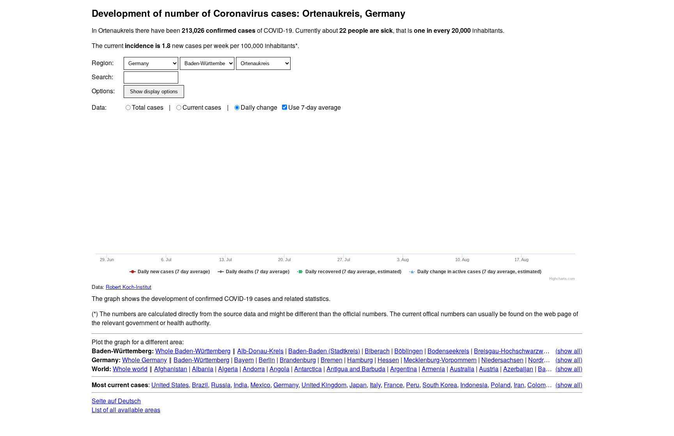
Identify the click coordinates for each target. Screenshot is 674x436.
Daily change (259, 107)
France (393, 384)
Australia (462, 368)
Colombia (540, 384)
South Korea (439, 384)
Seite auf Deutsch (116, 400)
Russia (221, 384)
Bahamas (551, 368)
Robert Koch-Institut (128, 286)
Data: (99, 107)
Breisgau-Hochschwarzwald (513, 350)
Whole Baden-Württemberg (193, 350)
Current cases (202, 107)
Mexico (260, 384)
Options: (103, 90)
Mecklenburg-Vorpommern (440, 359)
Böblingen (408, 350)
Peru (412, 384)
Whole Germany (144, 359)
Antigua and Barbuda (355, 368)
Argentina (403, 368)
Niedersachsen (502, 359)
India (240, 384)
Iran (519, 384)
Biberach (377, 350)
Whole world (130, 368)
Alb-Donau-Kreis (260, 350)
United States (170, 384)
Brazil (200, 384)
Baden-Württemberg (201, 359)
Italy (375, 384)
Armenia (433, 368)
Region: (103, 62)
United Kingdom (324, 384)
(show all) (568, 350)
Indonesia (474, 384)
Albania (202, 368)
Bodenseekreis (448, 350)
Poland (501, 384)
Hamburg (360, 359)
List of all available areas (126, 409)
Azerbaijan (518, 368)
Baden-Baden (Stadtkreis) (324, 350)
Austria (488, 368)
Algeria (228, 368)
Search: (102, 76)
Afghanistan (170, 368)
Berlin (267, 359)
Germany (285, 384)
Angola (279, 368)
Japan (358, 384)
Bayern (244, 359)
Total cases (147, 107)
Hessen (388, 359)
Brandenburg (298, 359)
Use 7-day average (314, 107)
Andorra (254, 368)
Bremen (331, 359)
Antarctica (308, 368)
